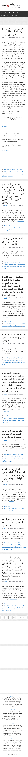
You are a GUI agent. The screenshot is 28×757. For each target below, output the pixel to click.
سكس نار (6, 358)
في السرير (9, 418)
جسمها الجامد (10, 608)
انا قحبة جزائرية (21, 264)
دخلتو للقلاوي (19, 544)
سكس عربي (7, 261)
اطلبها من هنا (5, 150)
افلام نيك (12, 723)
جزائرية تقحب (8, 456)
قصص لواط (7, 506)
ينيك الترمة (5, 173)
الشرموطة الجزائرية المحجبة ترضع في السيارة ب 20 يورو (12, 433)
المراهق (15, 418)
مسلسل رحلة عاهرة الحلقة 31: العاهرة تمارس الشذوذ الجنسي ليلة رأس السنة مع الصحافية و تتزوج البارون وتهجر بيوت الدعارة (13, 285)
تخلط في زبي (19, 360)
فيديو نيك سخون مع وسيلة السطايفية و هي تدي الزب (12, 31)
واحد (12, 4)
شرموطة (6, 169)
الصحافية (14, 323)
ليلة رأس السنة (8, 227)
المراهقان (17, 608)
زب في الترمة (12, 544)
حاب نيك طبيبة (21, 362)
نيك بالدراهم (13, 266)
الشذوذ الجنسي (21, 323)
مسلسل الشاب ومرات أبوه (9, 230)
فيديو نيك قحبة (9, 547)
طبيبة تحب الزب (13, 362)
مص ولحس (5, 422)
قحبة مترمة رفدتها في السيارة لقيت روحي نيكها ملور (13, 521)
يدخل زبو (11, 173)
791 (14, 617)
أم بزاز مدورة (20, 605)
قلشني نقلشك (12, 264)
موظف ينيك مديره (6, 510)
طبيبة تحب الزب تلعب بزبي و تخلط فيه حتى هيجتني (13, 337)
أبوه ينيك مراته (21, 418)
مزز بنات (12, 738)
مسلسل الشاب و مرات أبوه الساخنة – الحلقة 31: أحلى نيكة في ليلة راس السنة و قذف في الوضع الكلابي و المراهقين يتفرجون (13, 193)
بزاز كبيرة (6, 603)
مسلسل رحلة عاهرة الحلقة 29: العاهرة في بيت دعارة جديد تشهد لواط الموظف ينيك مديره (14, 475)
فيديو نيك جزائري (17, 547)
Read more (21, 221)
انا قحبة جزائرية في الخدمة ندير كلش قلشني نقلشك (12, 241)
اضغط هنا (4, 126)
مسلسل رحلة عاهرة (7, 326)
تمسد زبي (7, 360)
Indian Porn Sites (5, 15)
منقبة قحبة (16, 173)
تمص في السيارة (16, 456)
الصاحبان (14, 605)
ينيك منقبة (10, 176)
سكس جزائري (19, 169)
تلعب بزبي (13, 360)
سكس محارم (7, 225)
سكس (20, 261)
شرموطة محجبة (9, 458)
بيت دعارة (17, 508)
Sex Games (14, 15)
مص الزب (4, 461)
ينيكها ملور (4, 176)
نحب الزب (19, 266)
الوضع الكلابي (16, 227)
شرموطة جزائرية (11, 171)
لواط (13, 508)
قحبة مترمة (5, 549)
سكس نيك (12, 169)
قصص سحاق (7, 321)
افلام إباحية (12, 710)
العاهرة (9, 323)
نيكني (8, 266)
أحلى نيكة (22, 227)
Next (22, 617)
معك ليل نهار (12, 696)
